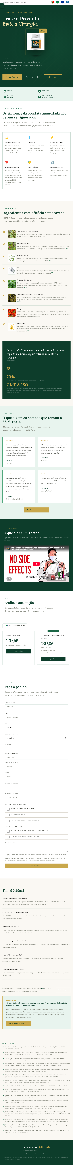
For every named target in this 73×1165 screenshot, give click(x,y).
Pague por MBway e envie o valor (25, 820)
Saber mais (52, 77)
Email (7, 713)
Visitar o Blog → (63, 990)
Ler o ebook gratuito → (18, 1023)
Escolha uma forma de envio (14, 826)
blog (42, 988)
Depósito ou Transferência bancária (22, 808)
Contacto (34, 1154)
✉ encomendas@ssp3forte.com (11, 2)
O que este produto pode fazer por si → (16, 621)
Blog (27, 1154)
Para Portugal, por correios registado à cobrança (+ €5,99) (29, 830)
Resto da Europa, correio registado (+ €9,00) (25, 836)
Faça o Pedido (12, 77)
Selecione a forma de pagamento (15, 804)
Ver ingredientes (33, 77)
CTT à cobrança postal (18, 814)
